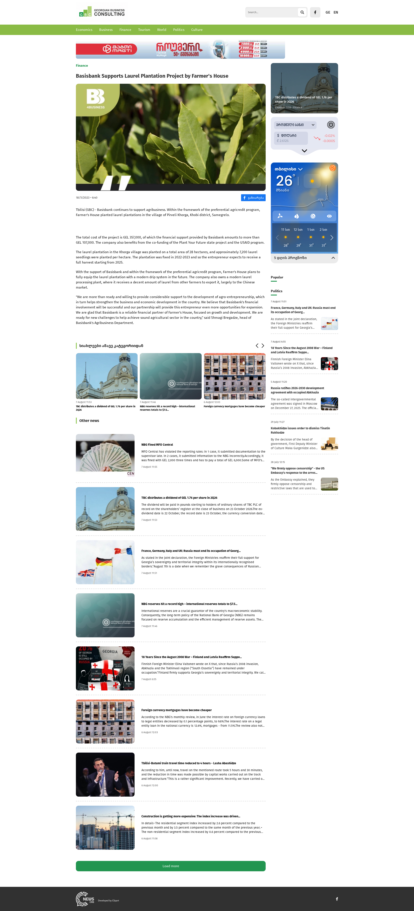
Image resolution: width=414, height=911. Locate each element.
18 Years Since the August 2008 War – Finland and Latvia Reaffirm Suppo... (191, 657)
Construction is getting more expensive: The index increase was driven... (190, 816)
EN (336, 12)
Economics (84, 30)
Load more (171, 866)
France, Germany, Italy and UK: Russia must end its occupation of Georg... (191, 551)
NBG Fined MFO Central (157, 445)
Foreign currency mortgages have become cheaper (234, 406)
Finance (125, 30)
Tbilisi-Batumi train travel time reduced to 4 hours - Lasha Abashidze (188, 763)
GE (328, 12)
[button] (257, 346)
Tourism (144, 30)
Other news (89, 420)
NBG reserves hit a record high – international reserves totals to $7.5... (167, 408)
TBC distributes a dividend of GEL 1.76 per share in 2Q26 (105, 408)
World (161, 30)
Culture (197, 30)
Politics (178, 30)
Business (106, 30)
